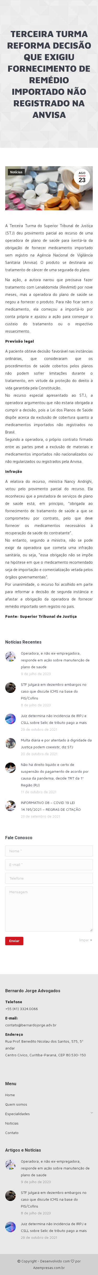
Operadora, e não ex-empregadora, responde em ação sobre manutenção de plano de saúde (55, 660)
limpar (84, 940)
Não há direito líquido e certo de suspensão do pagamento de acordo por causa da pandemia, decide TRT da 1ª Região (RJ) (55, 774)
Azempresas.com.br (49, 1268)
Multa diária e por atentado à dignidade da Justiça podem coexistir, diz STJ (56, 743)
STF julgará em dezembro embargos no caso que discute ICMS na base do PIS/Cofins (54, 691)
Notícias (16, 172)
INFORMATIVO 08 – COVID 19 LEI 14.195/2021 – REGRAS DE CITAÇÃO (51, 806)
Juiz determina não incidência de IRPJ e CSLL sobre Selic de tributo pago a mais (54, 719)
